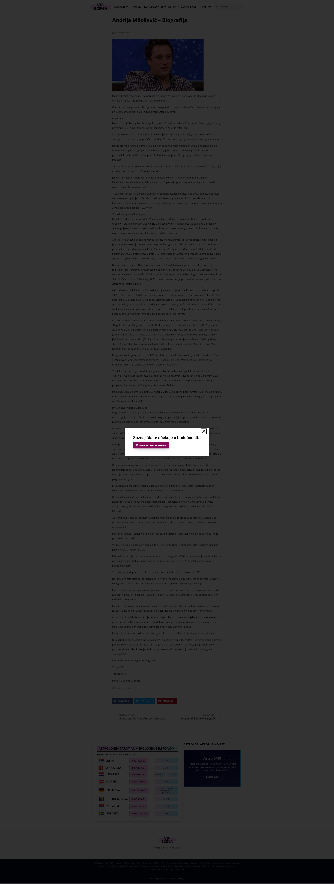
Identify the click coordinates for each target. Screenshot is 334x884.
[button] (204, 431)
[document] (167, 442)
